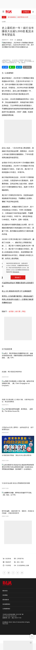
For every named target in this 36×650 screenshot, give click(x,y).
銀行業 (17, 311)
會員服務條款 (6, 604)
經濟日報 (19, 39)
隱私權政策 (16, 272)
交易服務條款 (6, 608)
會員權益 (5, 595)
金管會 (11, 311)
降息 (24, 311)
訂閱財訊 (26, 12)
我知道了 (18, 277)
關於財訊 (5, 590)
